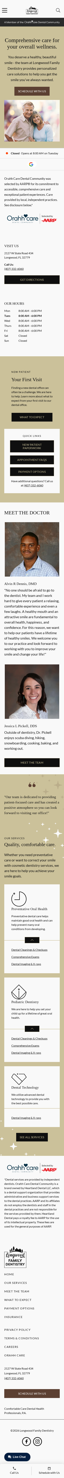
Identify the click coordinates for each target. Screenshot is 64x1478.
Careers (11, 1346)
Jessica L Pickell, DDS (20, 726)
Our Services (15, 1282)
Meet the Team (32, 762)
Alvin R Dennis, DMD (20, 584)
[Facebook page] (26, 1441)
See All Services (32, 1137)
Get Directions (32, 279)
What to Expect (32, 417)
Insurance (13, 1317)
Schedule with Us (32, 91)
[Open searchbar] (58, 10)
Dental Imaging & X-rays (26, 964)
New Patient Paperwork (32, 446)
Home (9, 1274)
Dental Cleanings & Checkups (29, 949)
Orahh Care (14, 1355)
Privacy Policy (17, 1329)
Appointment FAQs (32, 459)
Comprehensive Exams (25, 956)
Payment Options (32, 471)
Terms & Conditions (21, 1338)
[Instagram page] (37, 1441)
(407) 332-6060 (14, 268)
